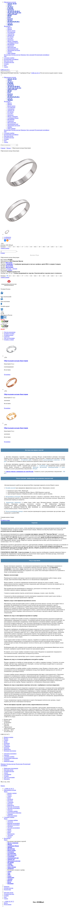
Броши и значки (12, 3)
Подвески (10, 6)
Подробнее (7, 374)
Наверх (3, 785)
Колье (9, 17)
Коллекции (7, 26)
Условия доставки (9, 333)
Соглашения (7, 774)
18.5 (35, 246)
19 (40, 246)
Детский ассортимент (13, 11)
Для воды (10, 821)
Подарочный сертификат (42, 54)
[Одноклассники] (7, 240)
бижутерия (9, 262)
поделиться (7, 238)
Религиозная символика (14, 12)
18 (31, 246)
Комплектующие (12, 14)
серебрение (9, 264)
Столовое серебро (9, 58)
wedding (10, 270)
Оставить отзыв (5, 520)
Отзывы (6, 64)
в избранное (7, 237)
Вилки (9, 829)
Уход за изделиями (9, 338)
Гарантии (7, 336)
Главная (3, 148)
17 (22, 246)
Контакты (7, 779)
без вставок (9, 265)
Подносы (10, 826)
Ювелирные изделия (10, 2)
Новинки (23, 54)
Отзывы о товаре (9, 339)
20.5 (52, 246)
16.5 (18, 246)
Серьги (9, 5)
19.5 (43, 246)
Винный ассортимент (13, 823)
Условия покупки (9, 62)
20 (48, 246)
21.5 (60, 246)
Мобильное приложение (11, 768)
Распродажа (7, 54)
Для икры (10, 835)
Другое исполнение (9, 332)
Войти (6, 903)
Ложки (9, 830)
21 (57, 246)
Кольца (9, 15)
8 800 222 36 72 (5, 69)
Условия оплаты (8, 335)
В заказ (3, 253)
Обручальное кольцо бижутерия (16, 361)
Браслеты (10, 18)
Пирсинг (10, 23)
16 (14, 246)
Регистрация (7, 904)
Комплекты (10, 9)
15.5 (9, 246)
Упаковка (10, 24)
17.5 (26, 246)
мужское (8, 268)
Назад (5, 791)
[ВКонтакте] (5, 240)
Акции (6, 67)
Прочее (9, 837)
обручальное (9, 267)
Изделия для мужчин (13, 21)
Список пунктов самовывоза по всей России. (19, 471)
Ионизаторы (11, 834)
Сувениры (10, 8)
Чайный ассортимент (13, 824)
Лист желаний (30, 54)
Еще (5, 56)
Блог (5, 65)
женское (14, 268)
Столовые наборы (12, 820)
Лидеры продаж (15, 54)
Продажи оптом (8, 61)
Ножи (9, 832)
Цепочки (10, 20)
